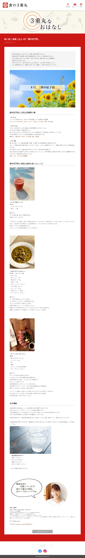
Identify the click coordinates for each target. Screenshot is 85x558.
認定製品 (68, 6)
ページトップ (42, 546)
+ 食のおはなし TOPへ (42, 531)
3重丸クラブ (75, 6)
